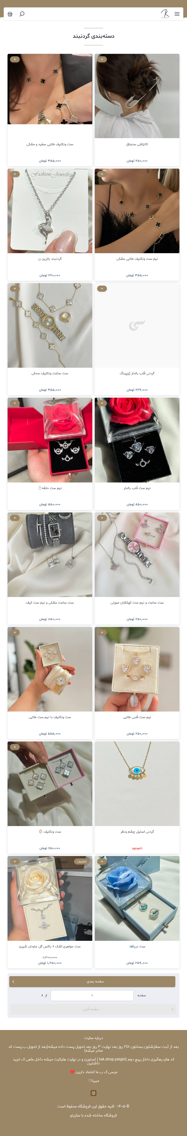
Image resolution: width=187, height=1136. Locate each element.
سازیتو (75, 1115)
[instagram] (93, 1093)
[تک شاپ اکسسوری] (165, 14)
